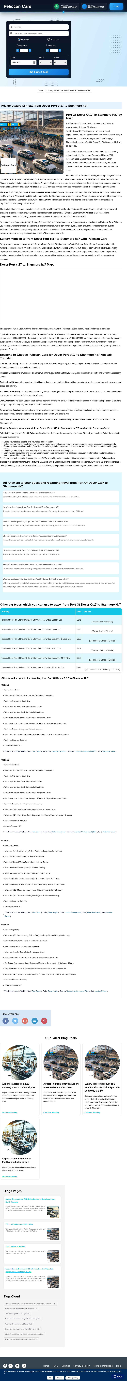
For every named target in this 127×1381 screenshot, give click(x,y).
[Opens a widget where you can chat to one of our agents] (118, 1377)
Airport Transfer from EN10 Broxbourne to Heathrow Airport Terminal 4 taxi (30, 1304)
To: (15, 33)
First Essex (36, 751)
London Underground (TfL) (85, 751)
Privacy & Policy (82, 1366)
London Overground (73, 912)
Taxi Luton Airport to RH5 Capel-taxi (17, 1314)
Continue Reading (9, 1112)
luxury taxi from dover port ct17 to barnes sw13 (21, 1309)
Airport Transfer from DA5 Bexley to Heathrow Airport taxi (24, 1334)
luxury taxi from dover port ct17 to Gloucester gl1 (21, 1339)
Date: (13, 58)
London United (100, 991)
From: (16, 27)
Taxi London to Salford (15, 1247)
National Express (58, 751)
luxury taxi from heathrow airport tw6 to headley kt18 (22, 1319)
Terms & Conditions (103, 1366)
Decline (59, 1378)
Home (40, 91)
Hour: (41, 58)
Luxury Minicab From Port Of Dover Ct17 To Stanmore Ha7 (69, 91)
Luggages (50, 45)
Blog (118, 1366)
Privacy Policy (73, 1378)
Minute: (56, 58)
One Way (25, 39)
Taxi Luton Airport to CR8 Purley (19, 1224)
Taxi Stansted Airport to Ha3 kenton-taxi (18, 1324)
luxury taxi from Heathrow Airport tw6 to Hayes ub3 (22, 1329)
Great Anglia (53, 912)
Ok (50, 1378)
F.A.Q (55, 1366)
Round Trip (55, 39)
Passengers (21, 45)
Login (116, 6)
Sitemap (66, 1366)
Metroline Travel (109, 751)
